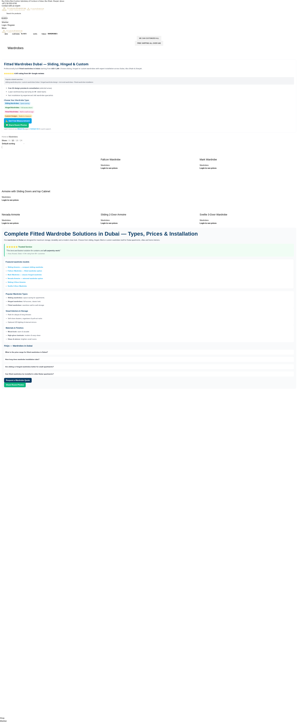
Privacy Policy (81, 430)
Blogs (78, 438)
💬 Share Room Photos (16, 125)
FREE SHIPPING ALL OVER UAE (149, 43)
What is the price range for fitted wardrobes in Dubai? (26, 352)
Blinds (153, 430)
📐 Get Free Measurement (18, 121)
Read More (17, 423)
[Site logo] (14, 9)
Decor (153, 442)
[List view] (24, 140)
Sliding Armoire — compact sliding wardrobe (25, 267)
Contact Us (34, 129)
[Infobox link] (149, 1)
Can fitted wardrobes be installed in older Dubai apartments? (29, 374)
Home (4, 137)
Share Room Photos (15, 385)
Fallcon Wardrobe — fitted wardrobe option (25, 271)
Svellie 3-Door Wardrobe (17, 286)
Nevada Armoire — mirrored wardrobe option (25, 278)
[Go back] (5, 49)
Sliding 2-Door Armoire (17, 282)
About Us (20, 129)
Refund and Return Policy (85, 434)
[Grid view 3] (28, 140)
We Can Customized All (149, 38)
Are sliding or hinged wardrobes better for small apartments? (29, 367)
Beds (152, 422)
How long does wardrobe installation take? (22, 359)
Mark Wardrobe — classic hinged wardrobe (25, 275)
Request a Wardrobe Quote (18, 380)
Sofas (153, 438)
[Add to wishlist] (202, 210)
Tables (153, 434)
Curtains (154, 426)
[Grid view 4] (33, 140)
